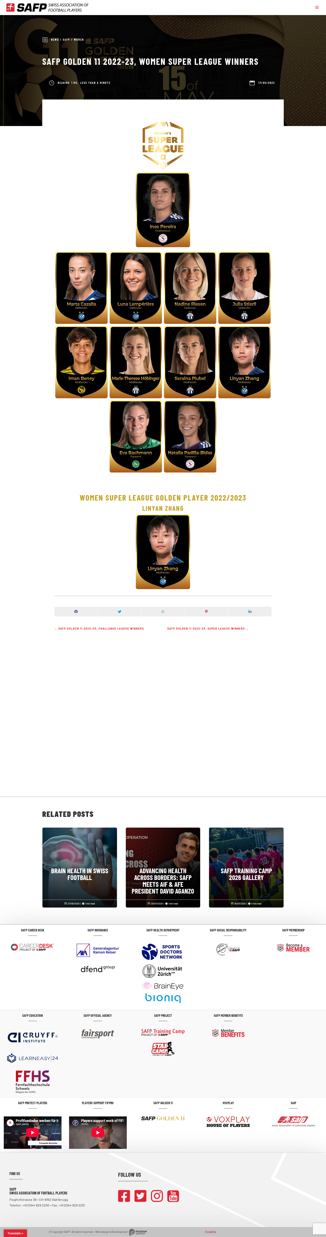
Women (79, 39)
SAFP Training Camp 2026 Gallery (246, 858)
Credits (210, 1232)
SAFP (66, 39)
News (55, 39)
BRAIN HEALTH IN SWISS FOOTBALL (79, 858)
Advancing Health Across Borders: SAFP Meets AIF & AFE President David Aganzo (163, 865)
